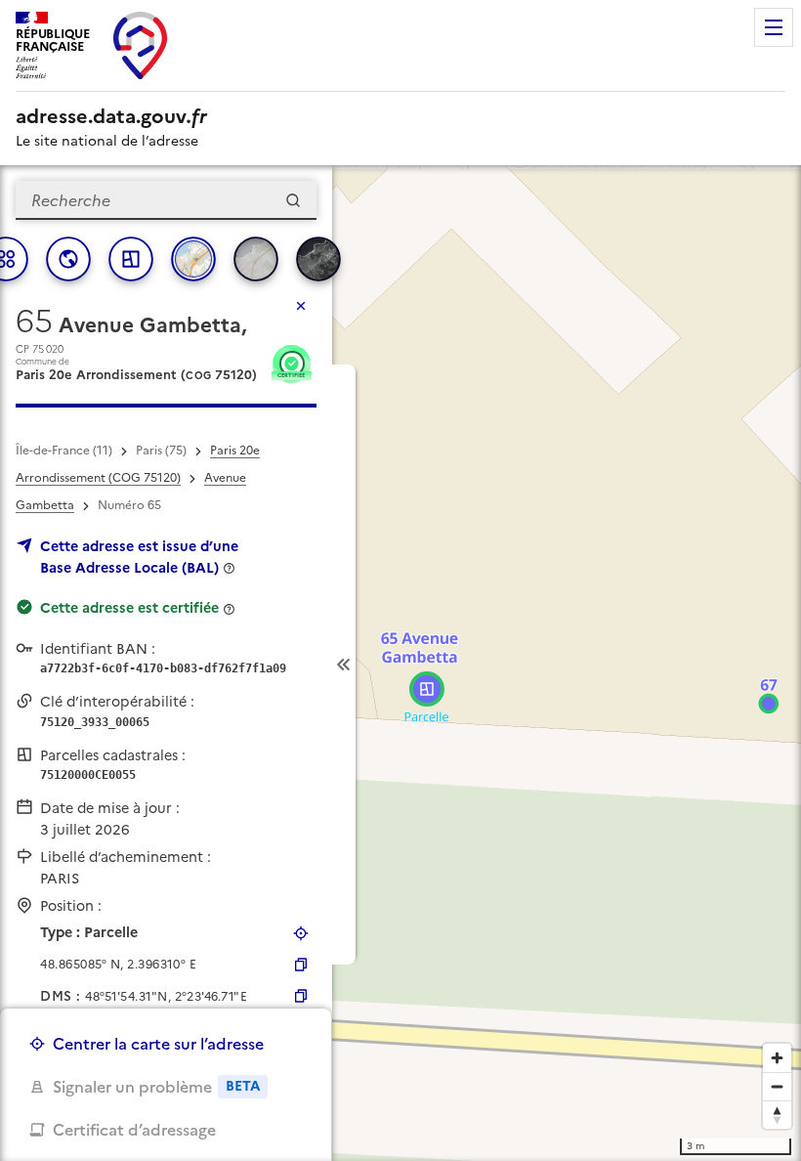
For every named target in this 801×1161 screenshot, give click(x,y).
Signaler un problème (156, 1086)
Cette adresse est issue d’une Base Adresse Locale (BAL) (139, 557)
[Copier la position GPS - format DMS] (300, 995)
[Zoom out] (777, 1086)
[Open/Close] (344, 665)
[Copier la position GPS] (300, 964)
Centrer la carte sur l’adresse (158, 1043)
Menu (773, 27)
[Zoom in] (777, 1058)
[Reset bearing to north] (777, 1114)
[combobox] (166, 200)
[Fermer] (300, 306)
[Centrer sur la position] (300, 933)
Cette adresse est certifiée (129, 608)
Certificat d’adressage (134, 1129)
